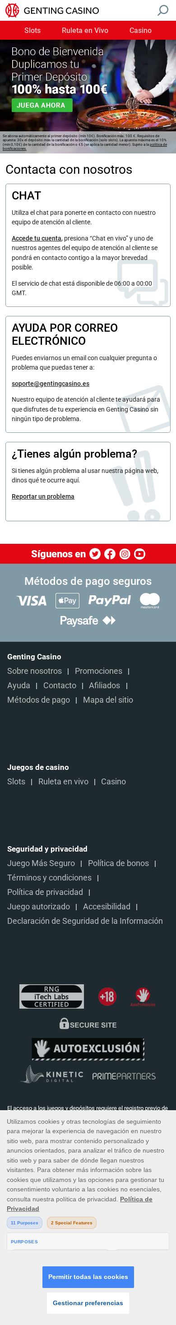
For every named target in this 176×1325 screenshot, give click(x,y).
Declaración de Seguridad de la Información (85, 921)
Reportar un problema (43, 496)
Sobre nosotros (34, 671)
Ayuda (18, 685)
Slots (32, 31)
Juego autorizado (38, 906)
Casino (141, 31)
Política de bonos (118, 863)
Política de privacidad (45, 892)
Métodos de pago (38, 699)
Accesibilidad (106, 906)
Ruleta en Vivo (85, 31)
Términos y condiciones (49, 877)
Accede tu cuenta (36, 238)
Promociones (98, 671)
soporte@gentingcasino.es (50, 383)
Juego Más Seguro (41, 863)
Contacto (59, 685)
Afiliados (104, 685)
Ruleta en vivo (63, 781)
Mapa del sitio (108, 699)
